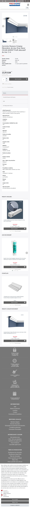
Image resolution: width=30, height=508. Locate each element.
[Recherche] (27, 8)
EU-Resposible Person (8, 105)
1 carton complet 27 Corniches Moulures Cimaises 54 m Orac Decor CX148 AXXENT (14, 221)
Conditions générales (15, 427)
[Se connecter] (2, 1)
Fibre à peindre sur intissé (15, 458)
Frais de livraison (10, 87)
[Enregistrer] (5, 1)
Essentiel (5, 490)
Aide (15, 406)
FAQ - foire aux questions (15, 439)
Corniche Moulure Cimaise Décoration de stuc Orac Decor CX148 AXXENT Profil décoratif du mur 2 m (15, 333)
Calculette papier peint (15, 444)
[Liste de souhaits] (22, 1)
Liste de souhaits (7, 83)
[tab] (15, 93)
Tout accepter (15, 499)
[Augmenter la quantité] (6, 79)
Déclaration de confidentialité (18, 488)
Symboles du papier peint (15, 440)
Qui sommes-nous (15, 437)
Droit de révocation (15, 423)
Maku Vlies (15, 459)
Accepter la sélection (15, 505)
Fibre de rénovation (15, 456)
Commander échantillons (15, 414)
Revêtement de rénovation (15, 452)
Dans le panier (18, 79)
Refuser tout (15, 502)
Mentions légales (15, 422)
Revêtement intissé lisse (15, 454)
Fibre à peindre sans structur (15, 461)
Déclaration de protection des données (15, 425)
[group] (15, 210)
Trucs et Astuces (15, 442)
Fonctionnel (6, 496)
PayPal (4, 495)
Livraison (15, 410)
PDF (4, 101)
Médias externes (7, 493)
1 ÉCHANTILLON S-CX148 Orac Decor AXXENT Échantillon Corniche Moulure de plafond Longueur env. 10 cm (14, 297)
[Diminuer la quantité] (6, 81)
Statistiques (6, 492)
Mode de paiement (15, 408)
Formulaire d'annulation (15, 429)
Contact (15, 412)
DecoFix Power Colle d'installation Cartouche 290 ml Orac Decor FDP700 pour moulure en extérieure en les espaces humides (15, 259)
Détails (4, 93)
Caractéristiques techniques (9, 97)
